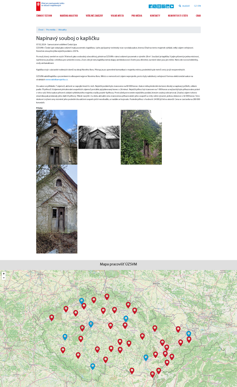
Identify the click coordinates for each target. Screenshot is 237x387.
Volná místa (117, 16)
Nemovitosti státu (178, 16)
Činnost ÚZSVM (44, 16)
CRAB (198, 16)
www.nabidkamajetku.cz (56, 80)
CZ (195, 6)
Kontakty (155, 16)
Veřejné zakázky (94, 16)
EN (199, 6)
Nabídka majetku (69, 16)
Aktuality (62, 30)
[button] (91, 324)
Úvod (40, 30)
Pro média (137, 16)
